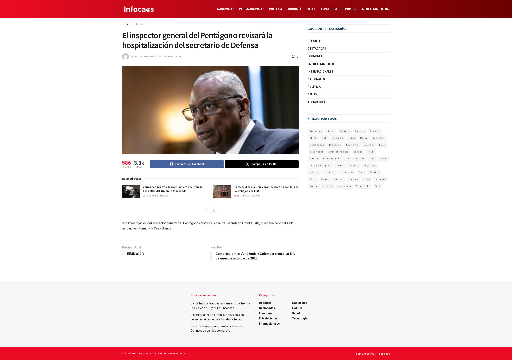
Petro (324, 179)
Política (275, 9)
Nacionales (226, 9)
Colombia (338, 138)
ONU (361, 172)
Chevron (375, 131)
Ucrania (328, 186)
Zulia (378, 186)
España (358, 152)
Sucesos (380, 179)
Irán (372, 158)
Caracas (360, 131)
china (313, 138)
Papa (313, 179)
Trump (314, 186)
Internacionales (252, 9)
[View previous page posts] (207, 210)
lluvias (340, 165)
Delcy (363, 138)
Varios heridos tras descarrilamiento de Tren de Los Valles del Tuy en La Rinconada (172, 189)
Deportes (348, 9)
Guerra (314, 158)
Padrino (374, 172)
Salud (310, 9)
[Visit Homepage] (139, 9)
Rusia (366, 179)
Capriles (345, 131)
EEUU (382, 145)
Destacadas (138, 24)
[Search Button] (388, 9)
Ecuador (369, 145)
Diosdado (335, 145)
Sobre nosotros (365, 353)
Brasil (330, 131)
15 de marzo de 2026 (156, 195)
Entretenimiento (374, 9)
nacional (329, 172)
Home (125, 24)
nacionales (347, 172)
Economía (293, 9)
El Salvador (316, 152)
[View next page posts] (214, 210)
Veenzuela (344, 186)
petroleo (338, 179)
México (314, 172)
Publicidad (384, 353)
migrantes (370, 165)
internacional (331, 158)
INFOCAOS (136, 353)
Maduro (353, 165)
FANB (371, 152)
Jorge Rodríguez (320, 165)
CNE (324, 138)
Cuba (352, 138)
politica (353, 179)
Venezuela (362, 186)
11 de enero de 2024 (151, 56)
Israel (383, 158)
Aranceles (316, 131)
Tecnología (328, 9)
